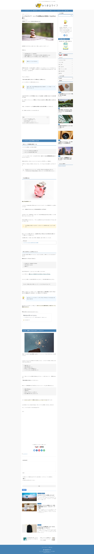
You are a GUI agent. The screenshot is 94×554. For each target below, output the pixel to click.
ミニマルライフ (27, 10)
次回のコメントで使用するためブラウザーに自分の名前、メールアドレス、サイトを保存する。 (38, 476)
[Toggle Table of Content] (47, 117)
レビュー (58, 10)
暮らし (51, 10)
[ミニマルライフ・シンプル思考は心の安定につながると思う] (42, 450)
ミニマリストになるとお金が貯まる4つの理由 (30, 242)
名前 (24, 472)
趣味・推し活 (35, 10)
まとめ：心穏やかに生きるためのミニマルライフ (30, 122)
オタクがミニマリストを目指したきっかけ (45, 495)
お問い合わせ (50, 547)
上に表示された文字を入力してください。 (29, 480)
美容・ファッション (43, 10)
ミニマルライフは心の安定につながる (29, 118)
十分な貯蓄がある (27, 120)
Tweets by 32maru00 (62, 165)
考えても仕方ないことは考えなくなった (30, 121)
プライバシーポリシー (45, 547)
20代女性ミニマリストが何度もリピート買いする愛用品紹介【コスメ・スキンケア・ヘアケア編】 (46, 507)
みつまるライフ (47, 549)
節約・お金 (66, 10)
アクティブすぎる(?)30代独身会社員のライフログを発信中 (47, 551)
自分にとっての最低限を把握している (30, 119)
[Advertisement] (39, 131)
